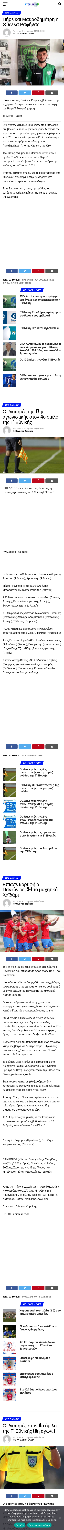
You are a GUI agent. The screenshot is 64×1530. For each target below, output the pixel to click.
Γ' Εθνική (28, 280)
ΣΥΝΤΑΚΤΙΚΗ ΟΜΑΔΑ (24, 33)
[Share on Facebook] (12, 92)
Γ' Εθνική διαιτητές (33, 756)
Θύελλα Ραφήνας (45, 280)
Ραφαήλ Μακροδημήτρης (17, 283)
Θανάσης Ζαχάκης (24, 431)
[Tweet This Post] (25, 92)
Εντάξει (20, 1525)
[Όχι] (60, 1518)
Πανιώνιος (45, 1297)
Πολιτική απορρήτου (39, 1525)
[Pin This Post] (38, 92)
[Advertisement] (32, 234)
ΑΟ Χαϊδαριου (30, 1297)
